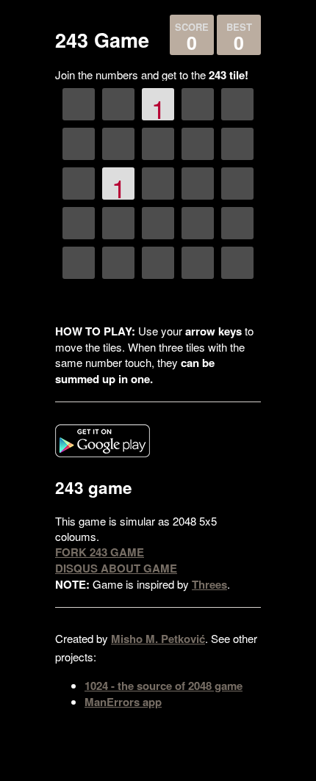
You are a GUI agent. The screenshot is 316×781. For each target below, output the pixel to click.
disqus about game (116, 568)
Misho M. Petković (158, 639)
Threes (209, 584)
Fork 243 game (99, 552)
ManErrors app (123, 702)
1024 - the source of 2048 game (164, 686)
